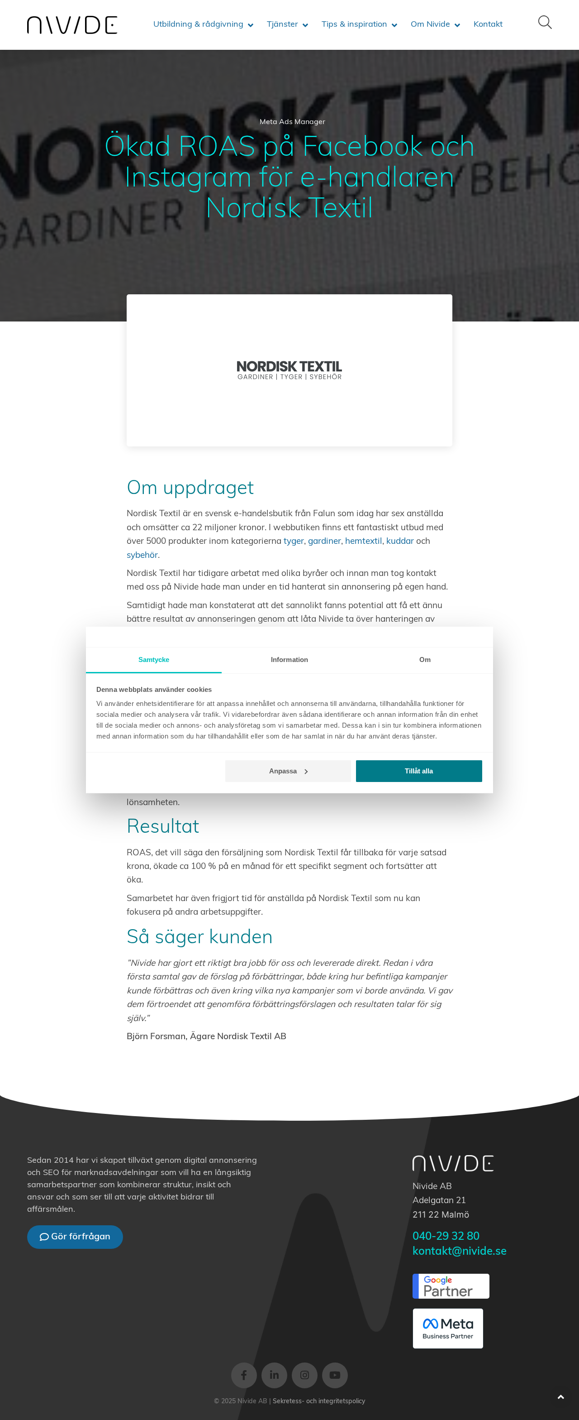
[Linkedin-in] (274, 1375)
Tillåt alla (419, 771)
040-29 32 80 (446, 1237)
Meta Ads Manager (292, 122)
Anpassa (283, 771)
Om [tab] (425, 659)
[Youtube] (335, 1375)
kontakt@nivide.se (460, 1252)
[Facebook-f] (244, 1375)
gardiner (324, 541)
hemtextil (363, 541)
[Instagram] (305, 1375)
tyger (294, 541)
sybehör (142, 556)
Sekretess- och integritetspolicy (319, 1401)
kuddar (400, 541)
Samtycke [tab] (154, 659)
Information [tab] (289, 659)
